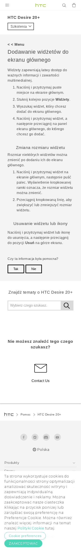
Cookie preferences (25, 536)
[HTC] (40, 5)
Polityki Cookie (30, 528)
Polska (43, 450)
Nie (33, 269)
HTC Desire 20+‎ (49, 414)
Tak (15, 269)
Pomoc (26, 414)
